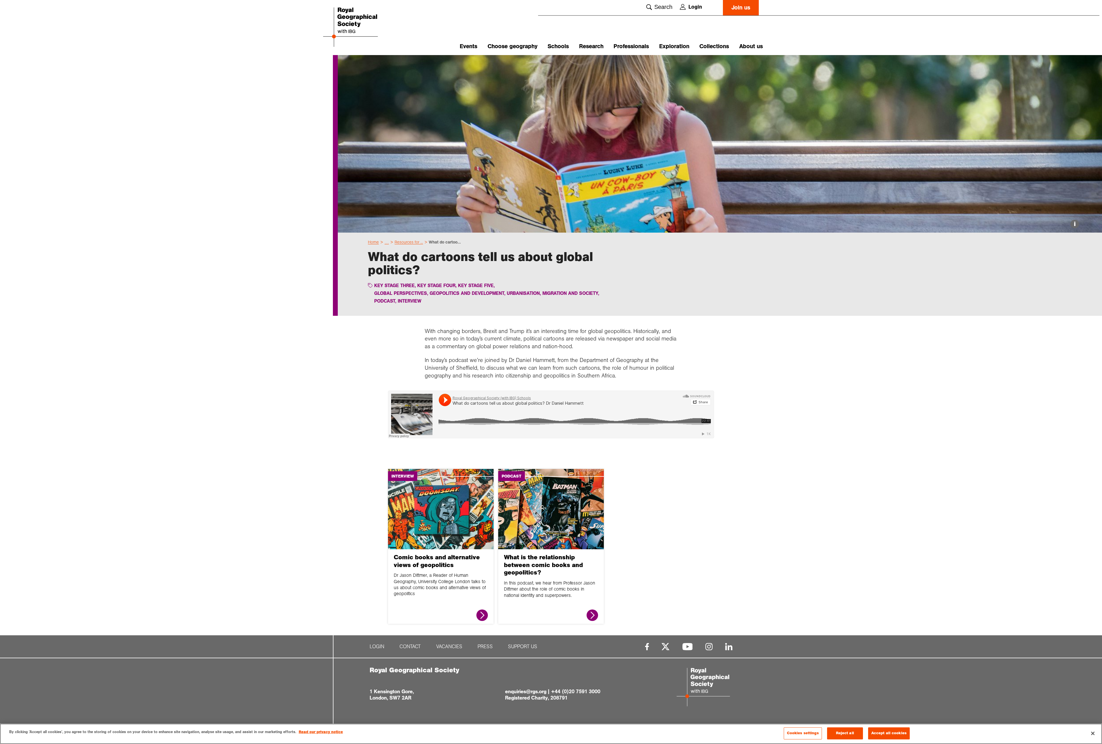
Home (373, 242)
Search (663, 7)
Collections (714, 46)
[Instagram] (709, 646)
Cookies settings (803, 733)
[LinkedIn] (728, 646)
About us (751, 46)
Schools (558, 46)
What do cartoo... (445, 242)
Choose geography (513, 46)
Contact (410, 647)
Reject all (845, 733)
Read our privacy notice (321, 732)
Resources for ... (409, 242)
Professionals (631, 46)
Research (591, 46)
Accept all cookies (889, 733)
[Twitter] (665, 646)
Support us (522, 647)
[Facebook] (647, 646)
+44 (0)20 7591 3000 (575, 691)
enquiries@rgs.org (525, 691)
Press (485, 647)
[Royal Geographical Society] (367, 27)
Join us (741, 7)
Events (468, 46)
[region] (551, 734)
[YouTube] (687, 646)
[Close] (1093, 733)
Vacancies (449, 647)
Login (695, 7)
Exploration (674, 46)
